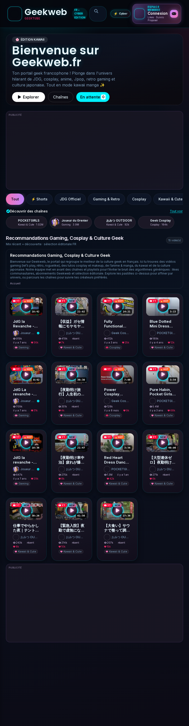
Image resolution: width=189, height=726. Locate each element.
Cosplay (139, 199)
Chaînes (60, 97)
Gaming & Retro (106, 199)
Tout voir (176, 211)
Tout (15, 199)
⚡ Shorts (39, 199)
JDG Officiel (70, 199)
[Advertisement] (94, 152)
